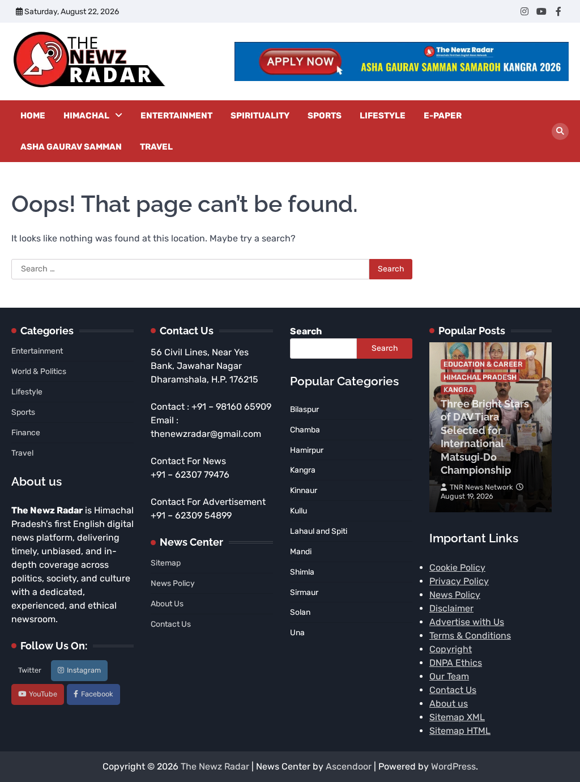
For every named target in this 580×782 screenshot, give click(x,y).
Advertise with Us (466, 622)
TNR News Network (481, 487)
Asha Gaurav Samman (71, 147)
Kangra (458, 389)
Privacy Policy (459, 581)
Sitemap (166, 562)
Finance (25, 432)
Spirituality (260, 115)
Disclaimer (451, 608)
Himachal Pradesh (480, 377)
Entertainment (176, 115)
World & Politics (38, 371)
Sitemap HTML (460, 730)
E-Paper (443, 115)
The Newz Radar (215, 766)
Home (32, 115)
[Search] (560, 131)
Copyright (450, 649)
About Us (167, 603)
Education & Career (483, 364)
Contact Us (171, 623)
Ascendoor (349, 766)
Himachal (86, 115)
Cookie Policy (457, 567)
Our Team (449, 676)
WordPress (453, 766)
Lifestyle (383, 115)
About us (448, 703)
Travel (156, 147)
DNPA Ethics (455, 662)
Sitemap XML (457, 717)
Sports (325, 115)
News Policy (173, 583)
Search (306, 331)
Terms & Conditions (470, 635)
